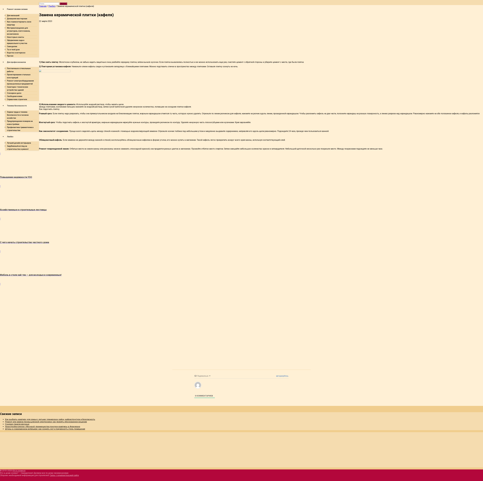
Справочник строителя (17, 99)
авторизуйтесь (282, 376)
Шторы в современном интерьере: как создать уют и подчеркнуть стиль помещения (45, 429)
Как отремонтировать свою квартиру (19, 23)
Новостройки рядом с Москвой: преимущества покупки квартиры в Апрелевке (42, 426)
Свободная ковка (14, 96)
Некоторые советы (15, 37)
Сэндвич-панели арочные (17, 424)
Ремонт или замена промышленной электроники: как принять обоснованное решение (46, 422)
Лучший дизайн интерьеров (19, 143)
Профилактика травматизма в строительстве (20, 128)
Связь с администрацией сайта (64, 475)
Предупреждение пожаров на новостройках (20, 122)
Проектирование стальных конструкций (18, 76)
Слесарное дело (14, 93)
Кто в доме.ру (19, 470)
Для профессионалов (16, 62)
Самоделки (12, 46)
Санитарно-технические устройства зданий (17, 88)
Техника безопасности (17, 106)
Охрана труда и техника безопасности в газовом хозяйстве (18, 115)
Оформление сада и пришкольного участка (17, 41)
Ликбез (10, 137)
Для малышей (13, 15)
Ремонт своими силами (17, 9)
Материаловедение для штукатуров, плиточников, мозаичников (18, 31)
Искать (63, 4)
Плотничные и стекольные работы (19, 69)
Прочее (10, 56)
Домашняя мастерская (17, 19)
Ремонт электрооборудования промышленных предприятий (20, 82)
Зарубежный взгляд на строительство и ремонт (18, 147)
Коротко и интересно (16, 53)
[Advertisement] (114, 41)
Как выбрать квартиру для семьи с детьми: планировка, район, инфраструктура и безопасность (50, 419)
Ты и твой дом (13, 50)
